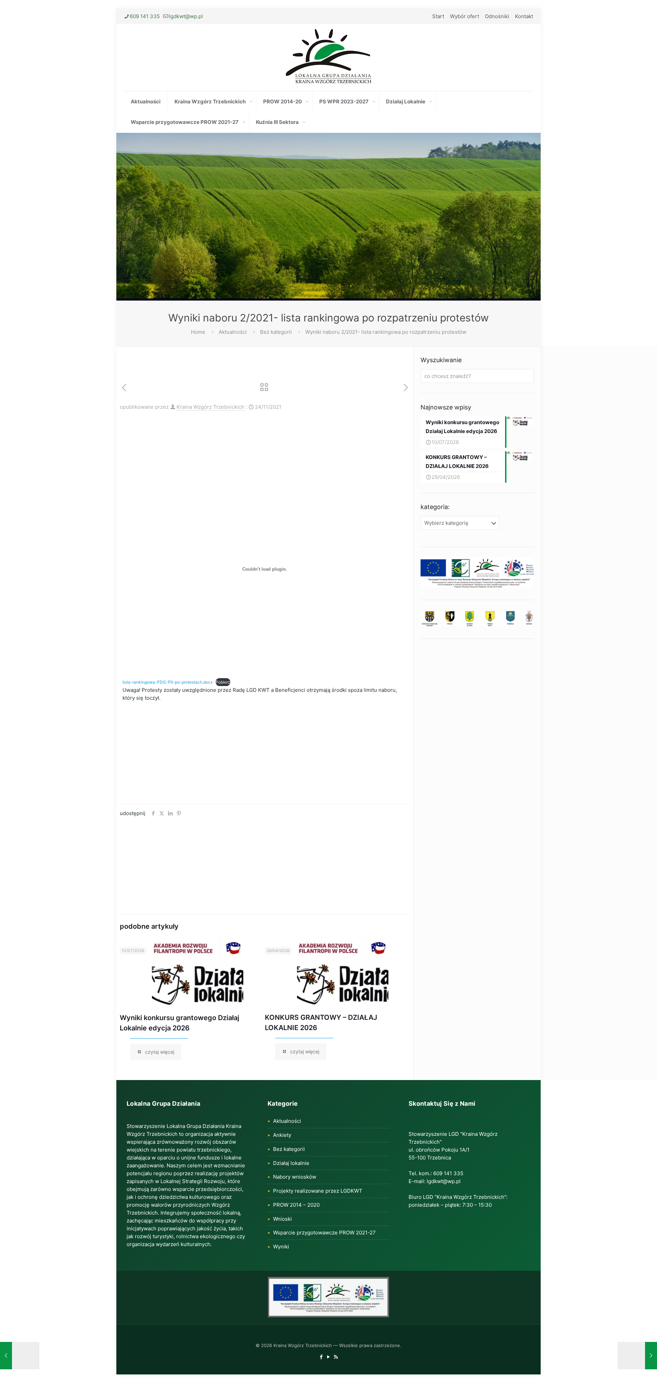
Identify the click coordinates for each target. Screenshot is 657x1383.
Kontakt (524, 16)
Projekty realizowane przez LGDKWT (317, 1191)
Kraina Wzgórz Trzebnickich (210, 407)
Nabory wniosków (294, 1176)
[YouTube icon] (328, 1357)
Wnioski (282, 1219)
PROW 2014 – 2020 (296, 1205)
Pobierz (223, 682)
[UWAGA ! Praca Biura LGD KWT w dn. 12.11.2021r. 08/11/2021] (19, 1355)
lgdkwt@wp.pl (186, 16)
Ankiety (282, 1135)
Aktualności (233, 332)
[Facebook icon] (321, 1357)
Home (198, 332)
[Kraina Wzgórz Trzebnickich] (328, 57)
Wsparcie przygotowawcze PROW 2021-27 (324, 1232)
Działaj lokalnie (291, 1163)
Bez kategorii (276, 332)
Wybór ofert (464, 16)
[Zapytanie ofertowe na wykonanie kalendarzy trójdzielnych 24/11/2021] (637, 1355)
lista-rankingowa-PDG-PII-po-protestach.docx (167, 682)
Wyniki (281, 1246)
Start (438, 16)
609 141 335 (145, 16)
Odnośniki (497, 16)
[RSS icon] (335, 1357)
